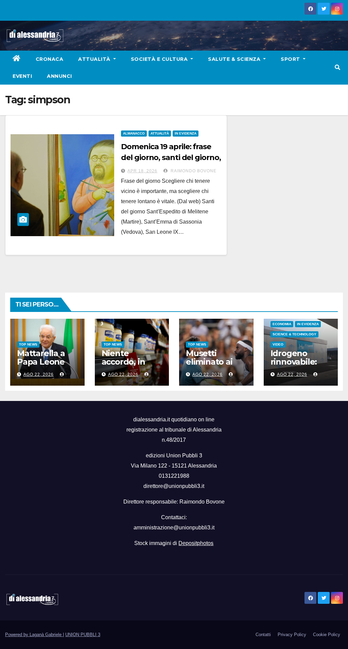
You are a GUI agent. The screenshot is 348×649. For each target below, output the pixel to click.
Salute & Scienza (235, 59)
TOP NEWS (28, 344)
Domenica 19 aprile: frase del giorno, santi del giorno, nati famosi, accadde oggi (171, 157)
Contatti (263, 634)
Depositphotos (195, 543)
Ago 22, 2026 (38, 374)
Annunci (59, 76)
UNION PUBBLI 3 (82, 634)
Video (278, 344)
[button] (337, 67)
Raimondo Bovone (192, 171)
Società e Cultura (160, 59)
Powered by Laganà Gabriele (34, 634)
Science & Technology (294, 334)
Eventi (22, 76)
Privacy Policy (292, 634)
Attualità (95, 59)
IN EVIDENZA (185, 133)
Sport (291, 59)
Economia (282, 324)
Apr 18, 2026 (142, 171)
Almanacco (134, 133)
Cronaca (50, 59)
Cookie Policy (326, 634)
